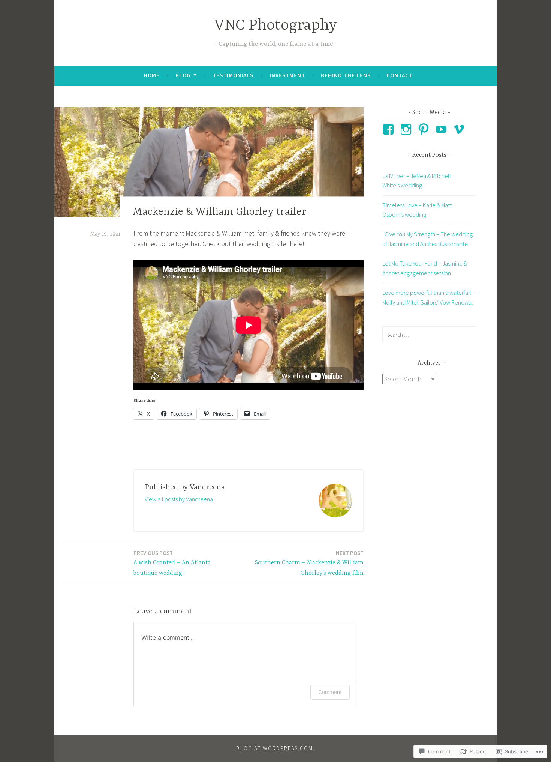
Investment (287, 75)
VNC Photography (275, 25)
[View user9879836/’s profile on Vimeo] (460, 129)
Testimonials (233, 75)
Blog (183, 75)
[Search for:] (429, 334)
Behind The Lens (346, 75)
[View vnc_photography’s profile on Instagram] (407, 129)
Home (152, 75)
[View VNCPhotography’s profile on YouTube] (442, 129)
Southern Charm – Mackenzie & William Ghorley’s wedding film (309, 563)
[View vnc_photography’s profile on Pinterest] (425, 129)
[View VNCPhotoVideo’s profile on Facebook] (389, 129)
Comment (330, 692)
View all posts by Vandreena (179, 499)
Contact (399, 75)
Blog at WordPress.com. (275, 748)
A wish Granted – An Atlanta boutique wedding (172, 563)
